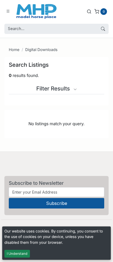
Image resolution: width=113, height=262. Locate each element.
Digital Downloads (41, 49)
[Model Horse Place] (36, 11)
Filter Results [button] (53, 88)
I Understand (17, 254)
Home (14, 49)
